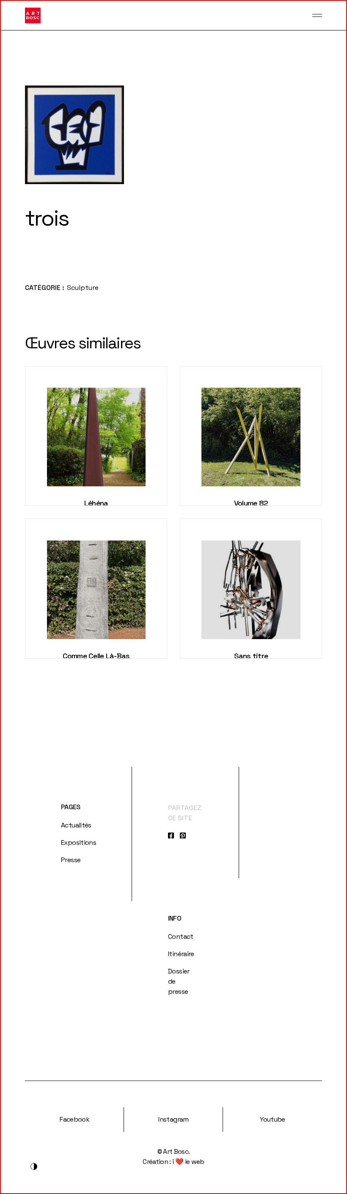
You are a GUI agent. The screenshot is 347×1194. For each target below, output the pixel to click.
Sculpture (83, 287)
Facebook (74, 1119)
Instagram (173, 1119)
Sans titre (251, 656)
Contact (180, 936)
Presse (70, 859)
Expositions (78, 842)
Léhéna (96, 503)
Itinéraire (181, 953)
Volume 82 (251, 503)
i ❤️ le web (188, 1161)
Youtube (272, 1119)
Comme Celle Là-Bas (96, 656)
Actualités (76, 825)
